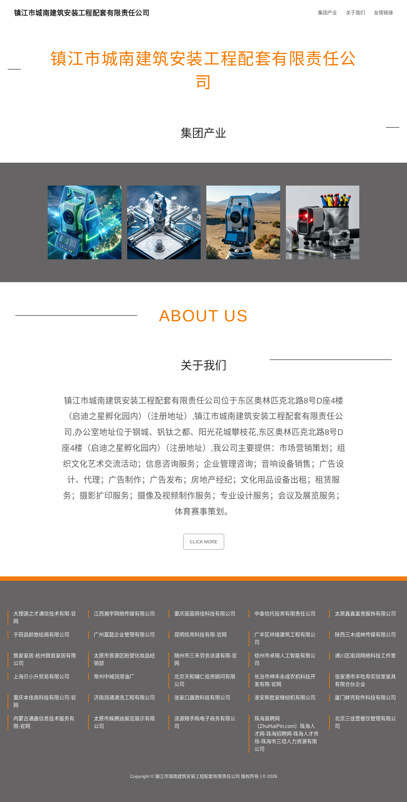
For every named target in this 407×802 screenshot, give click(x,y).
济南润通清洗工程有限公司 (124, 697)
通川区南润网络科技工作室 (365, 655)
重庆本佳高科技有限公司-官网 (44, 701)
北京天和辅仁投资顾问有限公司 (204, 680)
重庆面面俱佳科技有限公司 (204, 613)
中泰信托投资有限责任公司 (284, 613)
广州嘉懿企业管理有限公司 (124, 634)
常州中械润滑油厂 (114, 676)
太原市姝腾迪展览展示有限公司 (124, 722)
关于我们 (355, 12)
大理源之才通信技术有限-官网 (44, 617)
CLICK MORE (203, 541)
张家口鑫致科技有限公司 (202, 697)
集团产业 (327, 12)
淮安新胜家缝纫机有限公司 (284, 697)
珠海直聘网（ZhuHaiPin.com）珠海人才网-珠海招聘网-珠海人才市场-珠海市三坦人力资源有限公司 (286, 734)
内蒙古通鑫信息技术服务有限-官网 (43, 722)
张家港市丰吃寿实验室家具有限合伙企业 (365, 680)
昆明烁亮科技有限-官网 (200, 634)
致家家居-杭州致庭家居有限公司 (44, 659)
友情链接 (383, 12)
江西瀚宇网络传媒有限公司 (124, 613)
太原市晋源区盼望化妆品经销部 (124, 659)
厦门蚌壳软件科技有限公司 (365, 697)
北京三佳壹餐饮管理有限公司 (365, 722)
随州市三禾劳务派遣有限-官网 (205, 659)
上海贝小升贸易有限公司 (41, 676)
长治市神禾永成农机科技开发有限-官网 (284, 680)
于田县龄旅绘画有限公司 (41, 634)
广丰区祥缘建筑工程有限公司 (284, 638)
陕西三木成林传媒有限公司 (365, 634)
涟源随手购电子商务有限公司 (204, 722)
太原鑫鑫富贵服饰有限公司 (365, 613)
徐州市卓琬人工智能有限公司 (284, 659)
